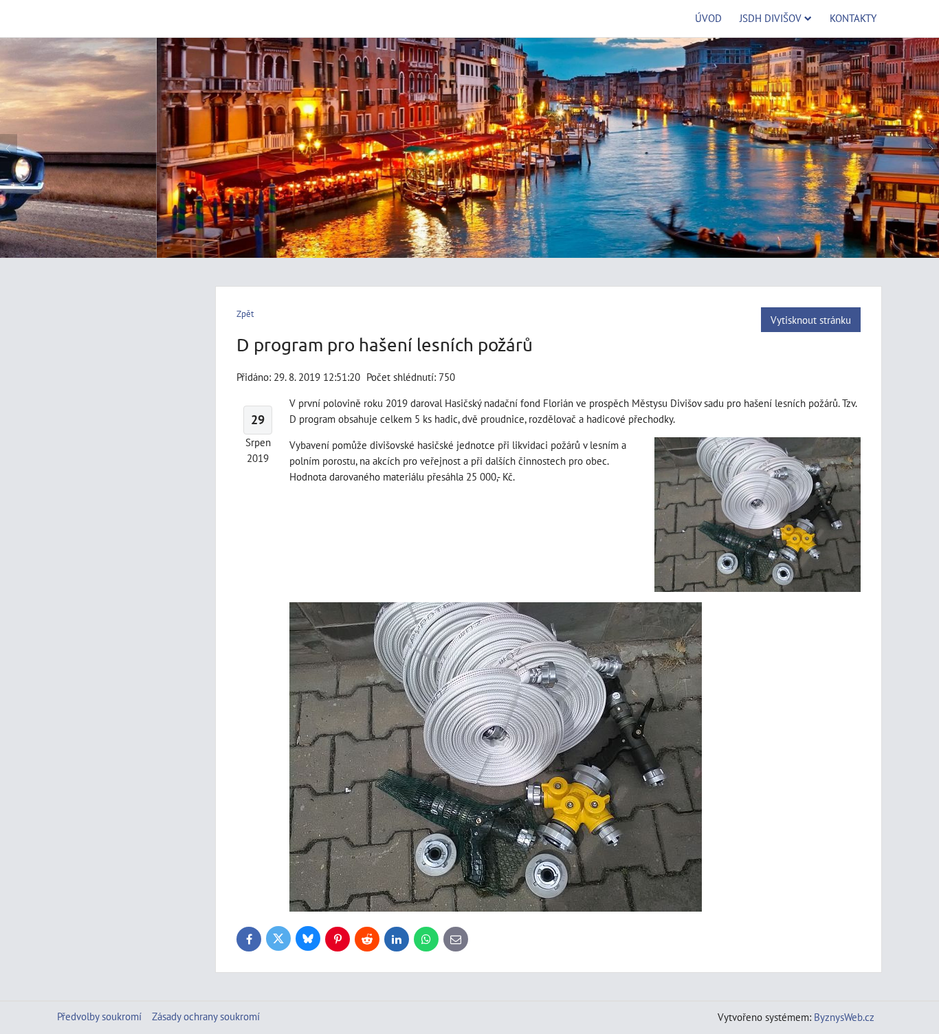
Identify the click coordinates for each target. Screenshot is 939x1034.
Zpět (245, 314)
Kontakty (853, 18)
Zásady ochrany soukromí (206, 1016)
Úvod (708, 18)
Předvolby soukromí (99, 1016)
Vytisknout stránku (811, 320)
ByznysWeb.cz (844, 1017)
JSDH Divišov (771, 18)
